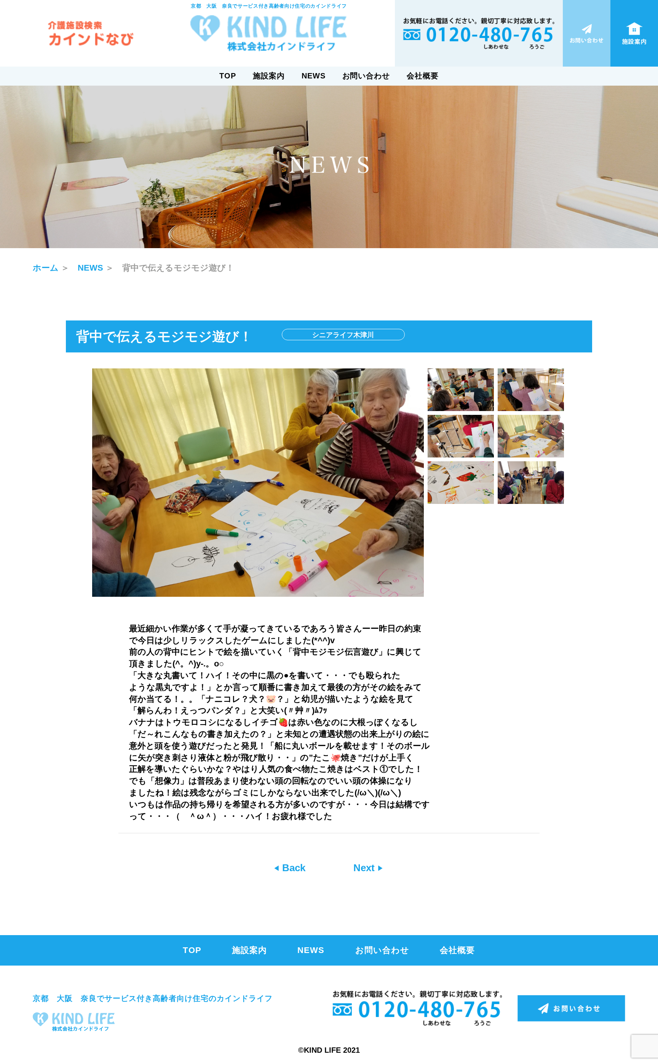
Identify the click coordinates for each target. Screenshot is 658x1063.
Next (365, 867)
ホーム (46, 268)
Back (292, 867)
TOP (227, 76)
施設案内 (269, 76)
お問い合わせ (366, 76)
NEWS (314, 76)
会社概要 (423, 76)
